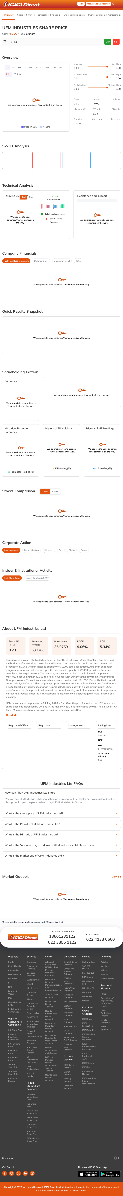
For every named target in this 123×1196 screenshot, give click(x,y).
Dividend (48, 550)
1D (7, 67)
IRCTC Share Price (14, 1045)
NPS (10, 987)
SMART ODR (32, 1017)
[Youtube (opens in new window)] (32, 1173)
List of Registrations (33, 1067)
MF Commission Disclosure (32, 1059)
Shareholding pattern (74, 14)
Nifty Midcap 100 (88, 982)
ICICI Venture (88, 1063)
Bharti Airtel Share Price (32, 1118)
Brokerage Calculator (68, 1014)
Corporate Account (68, 1086)
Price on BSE (30, 126)
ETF (10, 983)
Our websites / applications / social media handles (107, 1002)
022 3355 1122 (62, 942)
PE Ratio (17, 74)
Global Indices (88, 962)
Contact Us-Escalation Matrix (32, 1006)
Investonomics (107, 978)
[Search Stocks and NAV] (113, 4)
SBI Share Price (15, 1030)
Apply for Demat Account (98, 4)
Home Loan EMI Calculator (70, 1038)
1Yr (36, 67)
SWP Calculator (68, 1020)
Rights (72, 550)
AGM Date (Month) (103, 755)
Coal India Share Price (32, 1125)
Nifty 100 (86, 992)
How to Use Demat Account (50, 1004)
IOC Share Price (13, 1058)
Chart (20, 14)
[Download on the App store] (88, 1174)
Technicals (41, 14)
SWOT (29, 14)
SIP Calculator (70, 1026)
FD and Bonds (14, 974)
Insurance (12, 978)
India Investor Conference (14, 1010)
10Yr (54, 67)
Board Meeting (31, 550)
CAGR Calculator (68, 1032)
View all (116, 876)
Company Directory (12, 1079)
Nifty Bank (87, 996)
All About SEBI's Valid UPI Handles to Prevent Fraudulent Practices (52, 969)
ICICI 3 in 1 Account (69, 1066)
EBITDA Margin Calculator (68, 981)
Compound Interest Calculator (69, 971)
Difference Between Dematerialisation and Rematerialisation (52, 984)
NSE (100, 740)
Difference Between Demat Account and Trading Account (51, 1064)
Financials (55, 14)
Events (84, 550)
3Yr (41, 67)
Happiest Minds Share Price (32, 1097)
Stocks (11, 962)
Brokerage (31, 962)
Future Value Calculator (69, 989)
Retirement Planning (32, 967)
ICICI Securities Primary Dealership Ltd (89, 1081)
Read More (13, 715)
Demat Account (67, 1073)
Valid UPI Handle (31, 1074)
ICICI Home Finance (87, 1072)
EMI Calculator (70, 1001)
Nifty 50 (86, 1000)
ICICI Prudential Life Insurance (89, 1046)
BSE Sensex (87, 977)
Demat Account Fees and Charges (51, 1050)
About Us (31, 999)
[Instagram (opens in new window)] (11, 1173)
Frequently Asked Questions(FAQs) (34, 1034)
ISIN (100, 745)
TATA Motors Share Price (33, 1139)
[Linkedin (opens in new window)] (25, 1173)
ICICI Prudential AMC (87, 1056)
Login (81, 4)
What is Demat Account (52, 995)
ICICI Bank (87, 1019)
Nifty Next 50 (88, 988)
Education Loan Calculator (68, 1047)
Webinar (105, 966)
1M (19, 67)
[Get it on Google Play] (110, 1174)
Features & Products (31, 1041)
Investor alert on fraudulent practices (33, 1024)
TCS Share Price (31, 1105)
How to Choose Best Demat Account (51, 1015)
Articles (104, 962)
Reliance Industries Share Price (13, 1037)
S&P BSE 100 (88, 973)
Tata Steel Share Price (13, 1072)
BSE (100, 731)
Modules (104, 974)
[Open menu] (119, 4)
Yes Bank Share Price (13, 1065)
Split (61, 550)
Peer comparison (96, 14)
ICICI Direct (87, 1067)
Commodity (13, 970)
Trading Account (67, 1080)
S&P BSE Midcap (86, 967)
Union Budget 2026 (14, 1003)
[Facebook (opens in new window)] (4, 1173)
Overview (9, 14)
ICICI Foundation (87, 1024)
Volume (46, 126)
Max (60, 67)
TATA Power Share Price (32, 1112)
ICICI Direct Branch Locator (32, 1050)
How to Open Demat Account (51, 1077)
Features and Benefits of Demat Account (51, 1027)
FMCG (13, 33)
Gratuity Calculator (68, 1007)
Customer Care (33, 980)
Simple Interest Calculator (70, 963)
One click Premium (31, 974)
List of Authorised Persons (106, 1013)
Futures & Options (12, 992)
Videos (104, 970)
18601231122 (62, 936)
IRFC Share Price (13, 1052)
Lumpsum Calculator (68, 996)
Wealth (30, 984)
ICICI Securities (89, 1030)
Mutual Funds (14, 966)
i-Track (104, 994)
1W (13, 67)
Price (8, 74)
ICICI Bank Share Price (32, 1132)
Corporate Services (31, 993)
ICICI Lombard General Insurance (89, 1037)
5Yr (47, 67)
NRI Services (32, 988)
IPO (10, 998)
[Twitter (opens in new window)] (18, 1173)
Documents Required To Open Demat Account (51, 1039)
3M (24, 67)
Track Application (106, 1027)
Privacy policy (33, 1013)
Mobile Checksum (105, 1021)
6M (30, 67)
